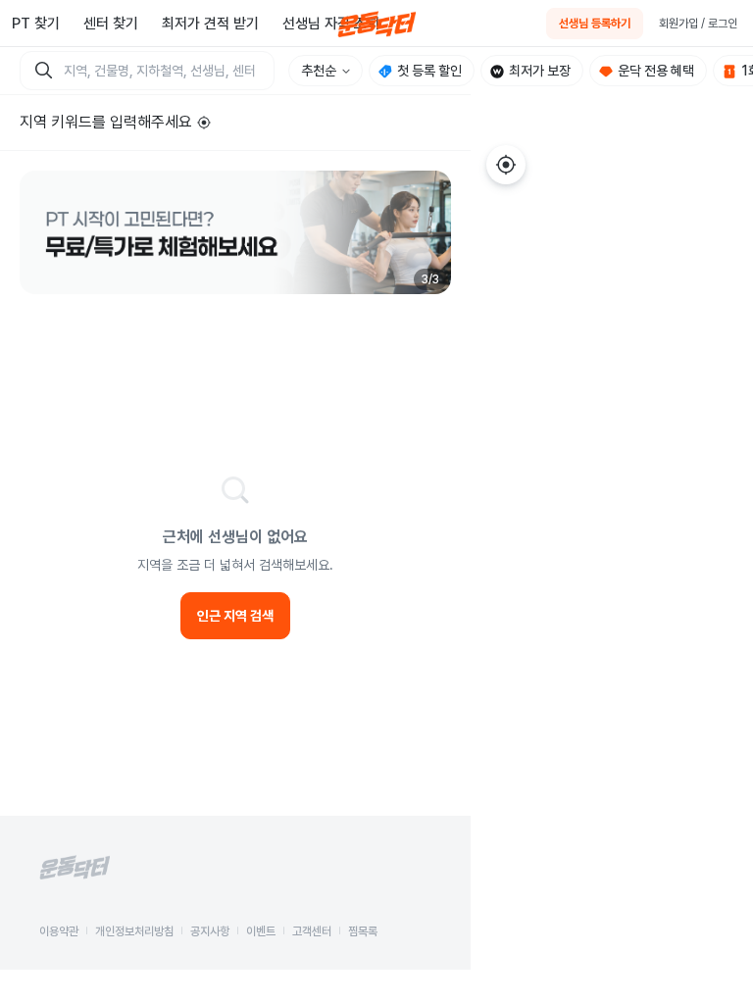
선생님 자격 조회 (330, 23)
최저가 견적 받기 (210, 23)
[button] (235, 232)
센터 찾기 (110, 23)
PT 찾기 (36, 23)
